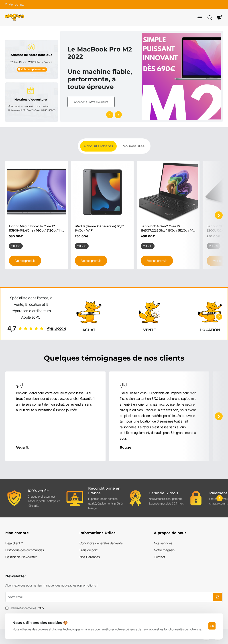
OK (212, 626)
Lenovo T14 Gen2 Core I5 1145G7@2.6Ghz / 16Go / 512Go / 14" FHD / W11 (167, 228)
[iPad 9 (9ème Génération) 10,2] (102, 192)
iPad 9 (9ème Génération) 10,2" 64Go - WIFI (99, 228)
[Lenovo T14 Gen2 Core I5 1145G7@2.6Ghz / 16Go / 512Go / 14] (168, 192)
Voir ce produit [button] (25, 261)
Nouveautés (133, 146)
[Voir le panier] (219, 17)
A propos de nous (170, 533)
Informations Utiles (97, 533)
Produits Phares (98, 146)
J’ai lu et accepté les (27, 608)
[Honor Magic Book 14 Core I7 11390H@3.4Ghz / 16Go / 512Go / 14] (36, 192)
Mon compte (17, 533)
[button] (109, 114)
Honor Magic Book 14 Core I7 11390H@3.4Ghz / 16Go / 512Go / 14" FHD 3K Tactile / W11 (36, 228)
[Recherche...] (210, 17)
